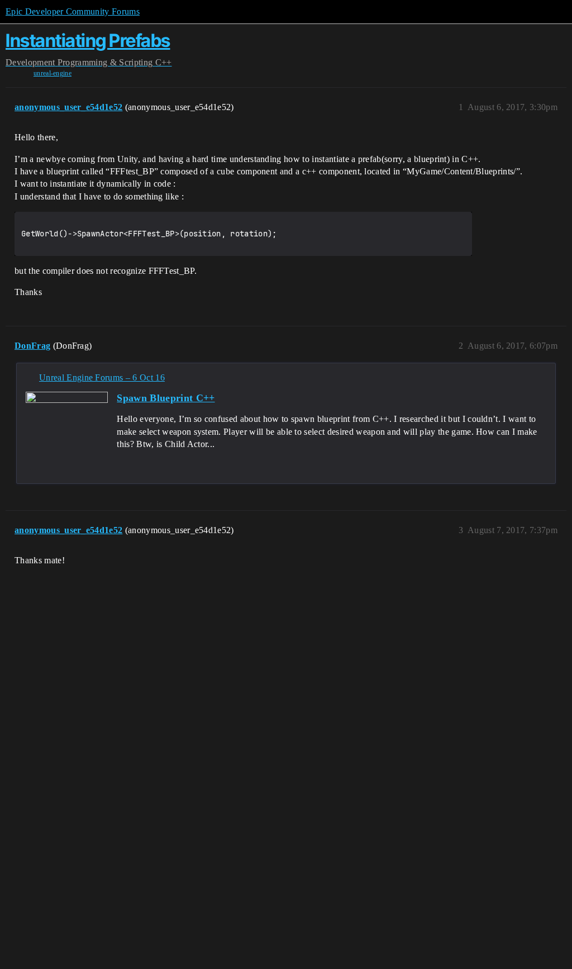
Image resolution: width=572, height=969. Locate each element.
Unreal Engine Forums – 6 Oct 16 (102, 377)
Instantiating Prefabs (88, 40)
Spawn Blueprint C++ (165, 397)
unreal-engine (53, 73)
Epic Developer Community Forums (73, 11)
